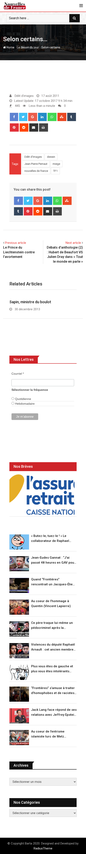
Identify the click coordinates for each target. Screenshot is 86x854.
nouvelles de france (36, 170)
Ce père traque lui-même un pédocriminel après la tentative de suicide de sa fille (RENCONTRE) (53, 625)
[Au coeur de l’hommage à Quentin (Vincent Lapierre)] (19, 607)
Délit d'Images (33, 156)
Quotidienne (22, 399)
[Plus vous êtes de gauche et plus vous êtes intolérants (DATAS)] (19, 672)
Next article (73, 243)
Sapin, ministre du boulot (30, 302)
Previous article (15, 243)
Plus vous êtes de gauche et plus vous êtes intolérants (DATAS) (52, 669)
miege (56, 163)
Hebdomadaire (24, 403)
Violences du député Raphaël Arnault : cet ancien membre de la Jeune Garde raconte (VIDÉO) (53, 647)
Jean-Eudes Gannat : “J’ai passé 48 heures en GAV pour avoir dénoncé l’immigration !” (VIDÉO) (53, 560)
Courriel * (17, 373)
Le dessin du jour (28, 47)
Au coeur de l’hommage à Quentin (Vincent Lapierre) (51, 603)
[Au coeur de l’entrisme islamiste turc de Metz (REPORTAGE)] (19, 737)
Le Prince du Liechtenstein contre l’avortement (19, 252)
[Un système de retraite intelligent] (42, 494)
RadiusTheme (43, 848)
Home (10, 47)
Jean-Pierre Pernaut (35, 163)
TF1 (55, 170)
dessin (51, 156)
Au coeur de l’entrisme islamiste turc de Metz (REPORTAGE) (47, 734)
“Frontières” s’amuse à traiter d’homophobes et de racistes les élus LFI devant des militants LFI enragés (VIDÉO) (53, 690)
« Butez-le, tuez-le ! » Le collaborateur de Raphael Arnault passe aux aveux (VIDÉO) (50, 538)
